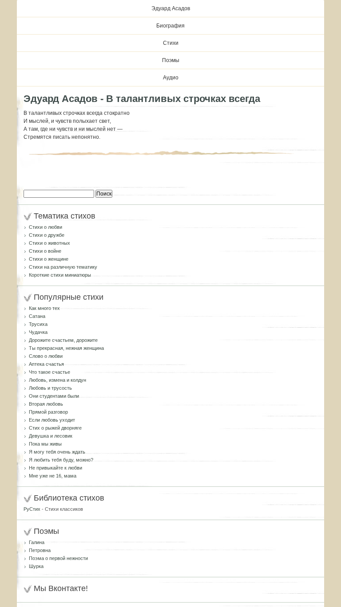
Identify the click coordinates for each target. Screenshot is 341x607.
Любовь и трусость (50, 388)
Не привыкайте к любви (55, 467)
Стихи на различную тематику (63, 267)
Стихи (170, 43)
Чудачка (38, 332)
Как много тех (44, 308)
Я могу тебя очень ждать (57, 451)
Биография (170, 26)
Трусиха (38, 324)
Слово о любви (46, 356)
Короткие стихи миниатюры (60, 275)
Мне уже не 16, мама (52, 475)
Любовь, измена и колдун (57, 380)
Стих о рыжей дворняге (55, 428)
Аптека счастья (46, 364)
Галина (36, 542)
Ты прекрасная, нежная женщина (66, 348)
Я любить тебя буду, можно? (61, 459)
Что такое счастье (49, 372)
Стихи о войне (45, 251)
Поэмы (170, 60)
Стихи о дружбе (46, 235)
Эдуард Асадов (170, 8)
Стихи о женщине (48, 259)
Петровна (40, 550)
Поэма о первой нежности (58, 558)
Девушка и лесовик (50, 436)
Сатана (37, 316)
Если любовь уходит (52, 420)
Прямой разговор (48, 412)
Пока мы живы (45, 443)
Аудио (170, 77)
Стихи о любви (45, 227)
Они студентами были (54, 396)
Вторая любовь (46, 404)
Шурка (36, 566)
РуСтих (32, 509)
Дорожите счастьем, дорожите (63, 340)
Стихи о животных (49, 243)
